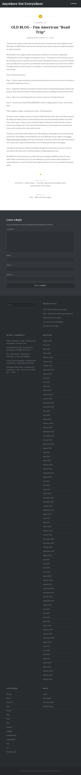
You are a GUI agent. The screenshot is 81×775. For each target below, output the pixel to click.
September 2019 (48, 601)
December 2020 (48, 539)
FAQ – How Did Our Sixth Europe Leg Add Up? (58, 313)
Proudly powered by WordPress (30, 771)
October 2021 (47, 506)
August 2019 (47, 605)
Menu (74, 3)
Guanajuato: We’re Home (25, 363)
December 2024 (48, 403)
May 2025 (46, 382)
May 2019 (46, 617)
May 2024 (46, 411)
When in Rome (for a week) (52, 318)
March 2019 (47, 625)
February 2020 (48, 580)
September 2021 (48, 510)
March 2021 (47, 526)
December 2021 (48, 497)
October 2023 (47, 440)
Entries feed (47, 698)
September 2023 (48, 444)
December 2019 (48, 588)
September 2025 (48, 370)
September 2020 (48, 551)
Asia (7, 706)
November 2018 (48, 638)
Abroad (8, 694)
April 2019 (46, 621)
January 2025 (47, 399)
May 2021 (46, 522)
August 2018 (47, 642)
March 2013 (47, 667)
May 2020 (46, 568)
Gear (8, 723)
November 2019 (48, 592)
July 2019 (46, 609)
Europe (8, 710)
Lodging (9, 731)
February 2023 (48, 464)
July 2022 (46, 481)
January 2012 (47, 679)
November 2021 (48, 502)
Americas (9, 702)
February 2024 (48, 423)
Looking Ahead (11, 735)
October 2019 (47, 597)
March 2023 (47, 460)
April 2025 (46, 386)
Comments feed (48, 702)
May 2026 (46, 345)
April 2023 (46, 456)
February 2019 (48, 630)
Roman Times (21, 343)
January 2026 (47, 361)
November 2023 (48, 436)
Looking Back (10, 739)
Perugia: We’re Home (24, 350)
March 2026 (47, 353)
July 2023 (46, 452)
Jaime (35, 38)
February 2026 (48, 357)
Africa (8, 698)
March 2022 (47, 493)
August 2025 (47, 374)
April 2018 (46, 658)
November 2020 (48, 543)
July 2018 (46, 646)
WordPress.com (56, 771)
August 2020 (47, 555)
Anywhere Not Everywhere (22, 4)
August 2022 (47, 477)
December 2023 (48, 431)
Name (9, 255)
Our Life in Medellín (23, 356)
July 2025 (46, 378)
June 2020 (46, 563)
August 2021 (47, 514)
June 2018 (46, 650)
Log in (45, 694)
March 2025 (47, 390)
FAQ (7, 715)
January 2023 (47, 469)
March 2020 (47, 576)
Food (8, 719)
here (63, 142)
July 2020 (46, 559)
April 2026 (46, 349)
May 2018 (46, 654)
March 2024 (47, 419)
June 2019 (46, 613)
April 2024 (46, 415)
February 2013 (48, 671)
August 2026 (47, 341)
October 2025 (47, 366)
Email (9, 265)
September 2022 (48, 473)
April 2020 (46, 572)
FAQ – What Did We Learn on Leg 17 (55, 309)
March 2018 (47, 663)
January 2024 (47, 427)
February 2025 (48, 394)
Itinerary (38, 23)
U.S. (45, 23)
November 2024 (48, 407)
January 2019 (47, 634)
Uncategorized (11, 752)
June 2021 (46, 518)
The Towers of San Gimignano (53, 322)
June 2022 (46, 485)
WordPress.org (48, 706)
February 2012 (48, 675)
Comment (11, 229)
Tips (7, 743)
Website (10, 275)
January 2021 (47, 535)
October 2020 (47, 547)
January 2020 (47, 584)
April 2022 (46, 489)
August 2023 (47, 448)
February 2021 (48, 530)
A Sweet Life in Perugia (50, 326)
